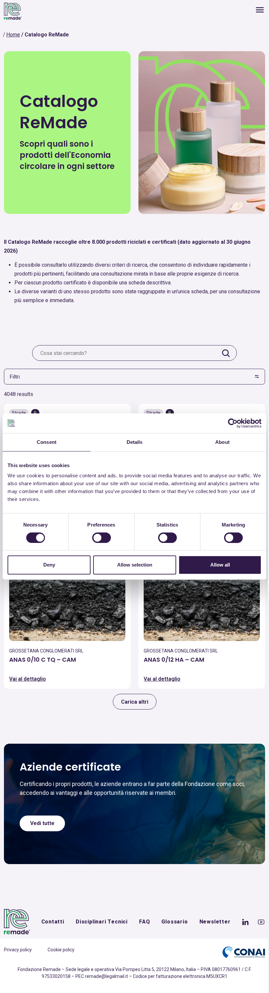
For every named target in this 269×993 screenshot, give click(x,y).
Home (13, 34)
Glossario (174, 922)
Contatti (52, 922)
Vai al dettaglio (27, 679)
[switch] (101, 537)
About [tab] (222, 442)
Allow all (220, 565)
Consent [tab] (46, 442)
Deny (49, 565)
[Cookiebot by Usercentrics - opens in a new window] (232, 423)
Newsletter (215, 922)
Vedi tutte (42, 823)
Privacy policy (18, 949)
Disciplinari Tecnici (102, 922)
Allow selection (134, 565)
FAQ (144, 922)
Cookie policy (61, 949)
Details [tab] (135, 442)
